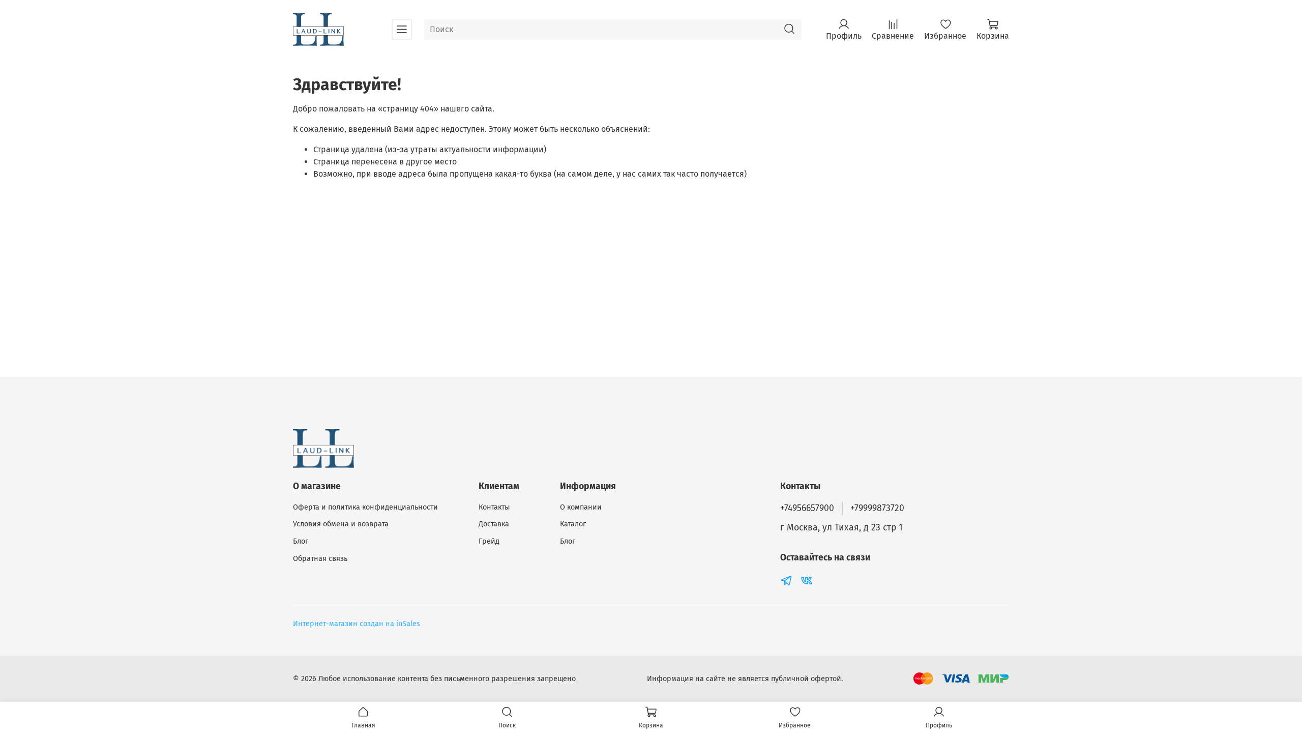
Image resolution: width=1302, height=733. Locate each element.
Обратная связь (320, 558)
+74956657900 (807, 508)
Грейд (489, 541)
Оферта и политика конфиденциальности (365, 507)
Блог (300, 541)
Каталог (573, 524)
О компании (581, 507)
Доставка (494, 524)
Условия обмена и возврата (341, 524)
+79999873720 (877, 508)
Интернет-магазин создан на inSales (356, 623)
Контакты (494, 507)
